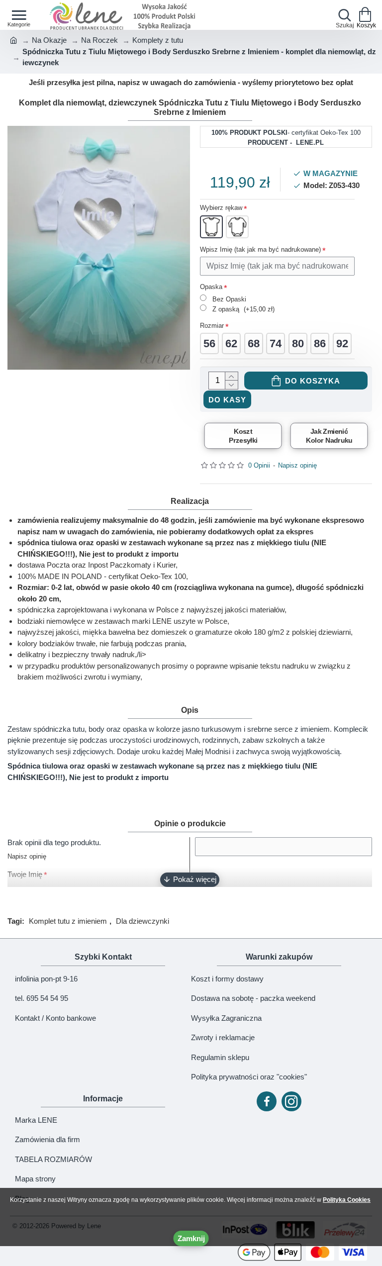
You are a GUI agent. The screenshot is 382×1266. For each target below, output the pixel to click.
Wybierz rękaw (221, 207)
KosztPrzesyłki (242, 435)
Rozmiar (212, 325)
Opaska (211, 287)
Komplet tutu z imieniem (68, 921)
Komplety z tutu (157, 40)
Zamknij (191, 1238)
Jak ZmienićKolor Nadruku (329, 435)
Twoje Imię (24, 874)
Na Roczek (99, 40)
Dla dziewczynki (142, 921)
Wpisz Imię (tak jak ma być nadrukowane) (260, 249)
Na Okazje (49, 40)
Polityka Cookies (347, 1199)
